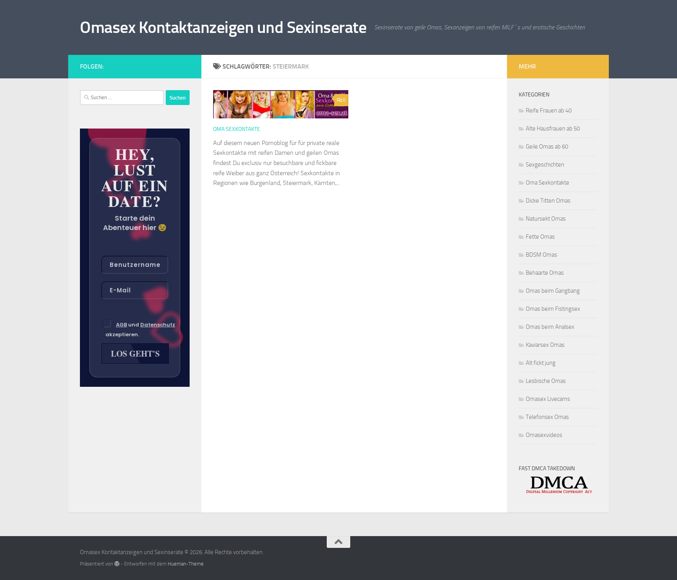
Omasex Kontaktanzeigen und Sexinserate (223, 27)
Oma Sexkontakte (236, 129)
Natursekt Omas (546, 218)
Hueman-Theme (186, 564)
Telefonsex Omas (547, 416)
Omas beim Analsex (550, 326)
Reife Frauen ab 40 (549, 110)
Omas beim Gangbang (553, 290)
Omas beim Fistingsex (553, 308)
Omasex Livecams (548, 398)
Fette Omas (540, 236)
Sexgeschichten (545, 164)
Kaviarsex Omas (545, 344)
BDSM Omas (541, 254)
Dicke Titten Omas (548, 200)
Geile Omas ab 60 (547, 146)
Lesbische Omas (546, 380)
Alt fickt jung (541, 362)
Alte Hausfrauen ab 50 (553, 128)
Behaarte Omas (545, 272)
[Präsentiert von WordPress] (116, 563)
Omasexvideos (544, 435)
